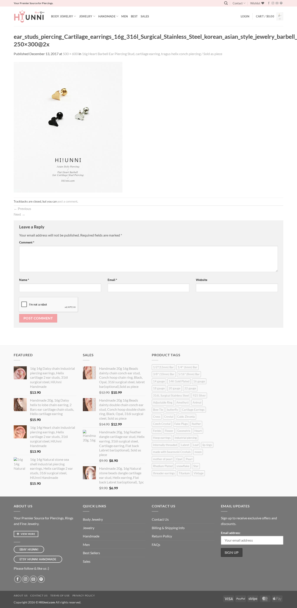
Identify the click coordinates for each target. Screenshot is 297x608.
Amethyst (182, 402)
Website (201, 280)
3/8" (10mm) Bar (163, 374)
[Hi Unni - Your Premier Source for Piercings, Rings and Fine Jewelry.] (29, 16)
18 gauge (159, 388)
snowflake (183, 466)
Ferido (157, 430)
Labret (185, 445)
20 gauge (174, 388)
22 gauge (190, 388)
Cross (156, 416)
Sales (145, 16)
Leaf (196, 445)
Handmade (106, 16)
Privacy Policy (83, 595)
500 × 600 (70, 54)
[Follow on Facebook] (268, 3)
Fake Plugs (181, 424)
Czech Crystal (161, 424)
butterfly (172, 409)
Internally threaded (165, 445)
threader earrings (164, 473)
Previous (22, 208)
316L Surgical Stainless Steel (171, 395)
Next (19, 214)
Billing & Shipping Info (168, 528)
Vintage (199, 473)
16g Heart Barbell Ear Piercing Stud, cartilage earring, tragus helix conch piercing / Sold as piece (152, 54)
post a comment (67, 201)
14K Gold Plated (179, 381)
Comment (26, 242)
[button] (226, 3)
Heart (198, 430)
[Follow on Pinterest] (281, 3)
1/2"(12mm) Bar (163, 367)
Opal (179, 459)
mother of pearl (162, 459)
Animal (197, 402)
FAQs (156, 544)
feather (196, 424)
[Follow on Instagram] (273, 3)
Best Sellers (91, 553)
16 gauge (199, 381)
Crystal (168, 416)
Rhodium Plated (163, 466)
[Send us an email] (277, 3)
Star (196, 466)
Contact (238, 3)
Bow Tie (158, 409)
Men (124, 16)
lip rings (207, 445)
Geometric (183, 430)
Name (24, 280)
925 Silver (199, 395)
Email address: (230, 533)
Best (134, 16)
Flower (169, 430)
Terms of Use (60, 595)
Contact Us (160, 519)
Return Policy (162, 536)
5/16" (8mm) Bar (189, 374)
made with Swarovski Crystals (172, 452)
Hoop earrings (162, 437)
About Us (21, 595)
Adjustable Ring (162, 402)
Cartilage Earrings (193, 409)
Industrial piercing (186, 437)
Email (112, 280)
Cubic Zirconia (186, 416)
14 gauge (159, 381)
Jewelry (85, 16)
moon (198, 452)
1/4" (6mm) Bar (187, 367)
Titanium (184, 473)
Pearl (189, 459)
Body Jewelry (62, 16)
